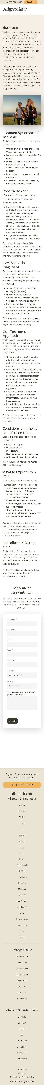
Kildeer (22, 1035)
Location (10, 671)
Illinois (22, 835)
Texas (22, 931)
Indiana (22, 841)
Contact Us (22, 1069)
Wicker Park (22, 998)
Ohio (22, 913)
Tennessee (22, 925)
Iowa (22, 847)
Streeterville (22, 992)
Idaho (22, 829)
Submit (12, 721)
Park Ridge (22, 1053)
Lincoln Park (22, 963)
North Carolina (22, 907)
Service (10, 682)
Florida (22, 817)
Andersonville (22, 956)
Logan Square (22, 975)
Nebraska (22, 895)
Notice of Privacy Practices (22, 1081)
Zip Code (10, 660)
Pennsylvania (22, 919)
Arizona (22, 805)
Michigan (22, 871)
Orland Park (22, 1047)
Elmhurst (22, 1023)
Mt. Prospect (22, 1041)
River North (22, 980)
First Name (11, 619)
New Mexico (22, 901)
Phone (9, 650)
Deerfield (22, 1017)
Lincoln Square (22, 968)
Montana (22, 889)
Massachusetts (22, 865)
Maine (22, 859)
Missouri (22, 883)
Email (9, 640)
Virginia (22, 937)
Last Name (11, 630)
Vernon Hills (22, 1059)
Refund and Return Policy (22, 1077)
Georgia (22, 823)
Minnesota (22, 877)
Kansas (22, 853)
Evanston (22, 1029)
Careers (22, 1073)
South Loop (22, 986)
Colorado (22, 811)
